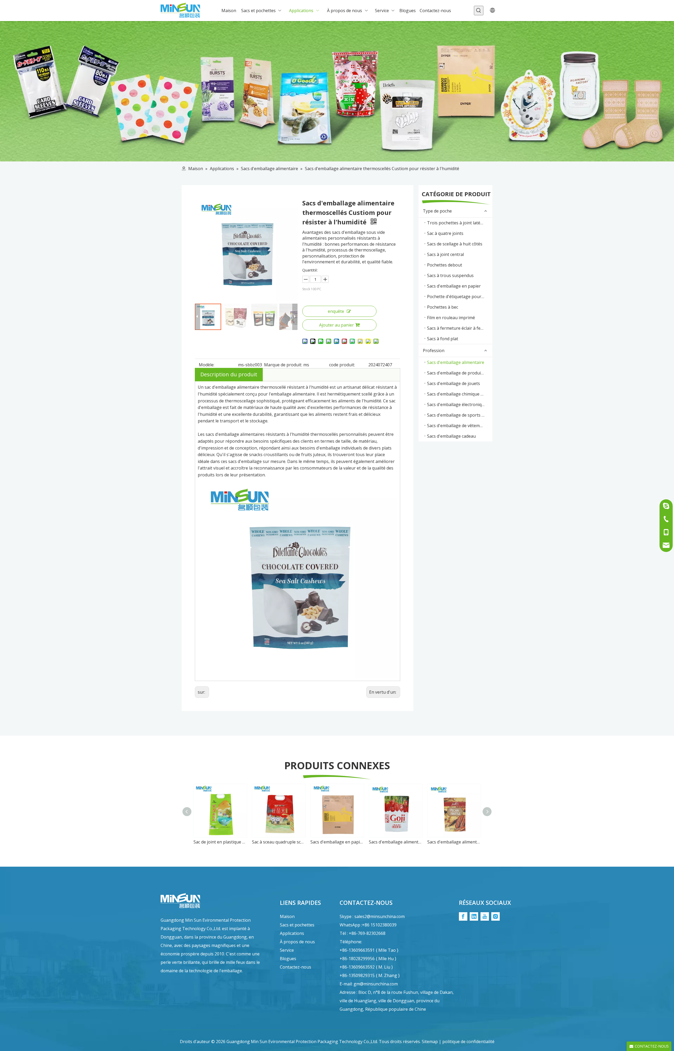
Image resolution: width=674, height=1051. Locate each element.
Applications (292, 933)
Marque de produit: (283, 365)
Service (287, 950)
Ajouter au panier (336, 325)
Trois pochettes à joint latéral (456, 223)
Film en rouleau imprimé (451, 317)
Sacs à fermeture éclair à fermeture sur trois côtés (459, 328)
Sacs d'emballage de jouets (453, 383)
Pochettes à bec (442, 307)
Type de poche (437, 211)
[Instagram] (495, 916)
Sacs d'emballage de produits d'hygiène (459, 373)
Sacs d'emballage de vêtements (457, 425)
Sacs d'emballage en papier (454, 286)
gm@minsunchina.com (376, 984)
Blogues (288, 958)
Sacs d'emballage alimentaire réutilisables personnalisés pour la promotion (395, 842)
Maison (287, 916)
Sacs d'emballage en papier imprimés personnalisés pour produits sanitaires (337, 842)
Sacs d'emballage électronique (457, 404)
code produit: (342, 365)
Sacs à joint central (445, 254)
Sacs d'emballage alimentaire (455, 362)
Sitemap (430, 1041)
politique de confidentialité (468, 1041)
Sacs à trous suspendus (450, 275)
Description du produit (228, 374)
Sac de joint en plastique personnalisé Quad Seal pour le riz (220, 842)
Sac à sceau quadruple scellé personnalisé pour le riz (278, 842)
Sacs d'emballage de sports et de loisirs (459, 415)
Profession (433, 350)
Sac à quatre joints (445, 233)
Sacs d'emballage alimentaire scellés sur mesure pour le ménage (453, 842)
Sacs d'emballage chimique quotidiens (459, 394)
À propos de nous (297, 942)
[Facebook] (463, 916)
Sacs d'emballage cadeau (451, 436)
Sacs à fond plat (442, 339)
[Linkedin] (474, 916)
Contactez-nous (295, 967)
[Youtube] (484, 916)
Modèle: (206, 365)
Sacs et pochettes (297, 925)
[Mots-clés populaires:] (478, 10)
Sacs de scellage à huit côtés (454, 244)
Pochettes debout (444, 265)
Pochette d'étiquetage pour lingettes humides (459, 296)
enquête (336, 311)
